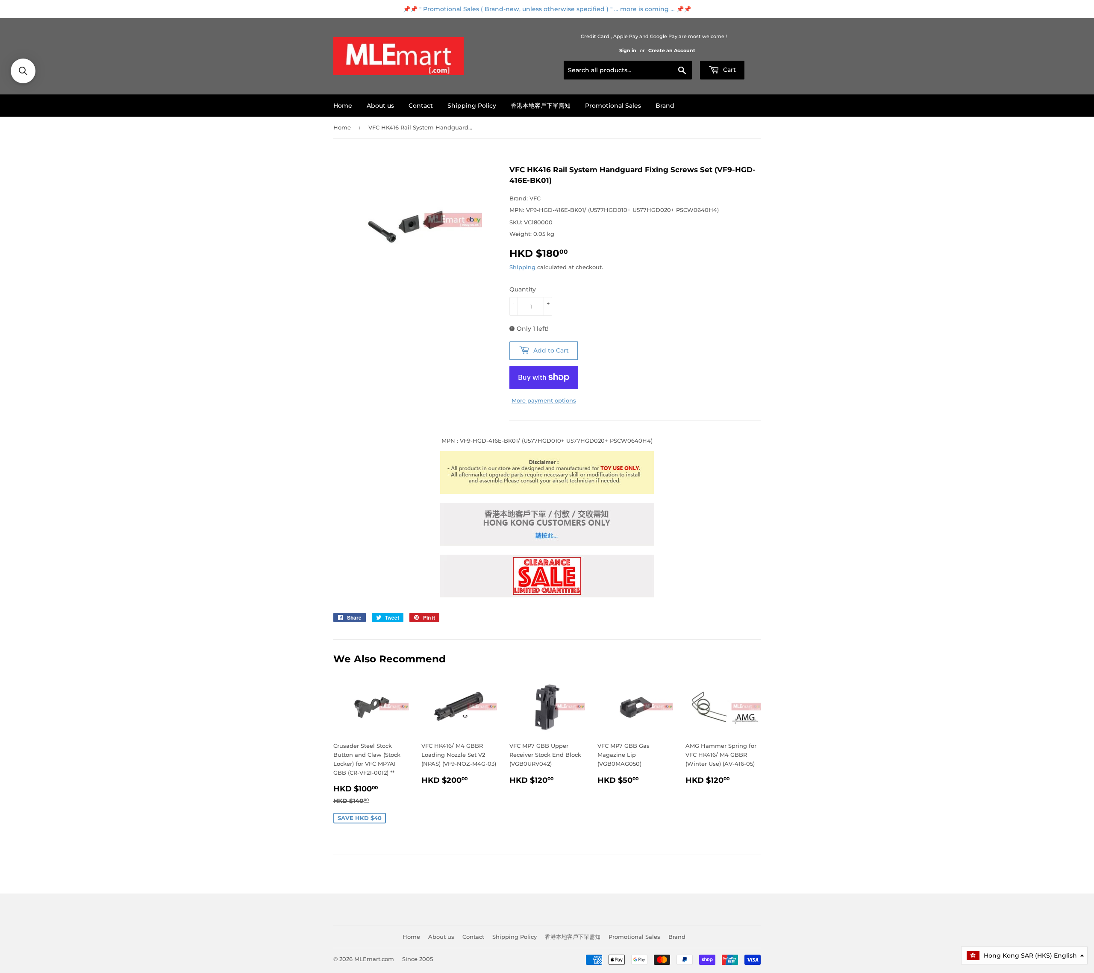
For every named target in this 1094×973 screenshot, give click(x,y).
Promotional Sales (613, 105)
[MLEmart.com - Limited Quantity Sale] (547, 595)
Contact (421, 105)
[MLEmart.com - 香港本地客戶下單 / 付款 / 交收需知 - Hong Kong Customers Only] (547, 543)
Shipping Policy (471, 105)
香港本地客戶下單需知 (541, 105)
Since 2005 (417, 958)
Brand (665, 105)
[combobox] (628, 70)
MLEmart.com (374, 958)
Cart (728, 69)
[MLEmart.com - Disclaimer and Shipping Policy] (547, 491)
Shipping (522, 267)
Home (342, 105)
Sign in (627, 50)
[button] (1024, 955)
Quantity (522, 289)
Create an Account (671, 50)
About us (380, 105)
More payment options (544, 400)
